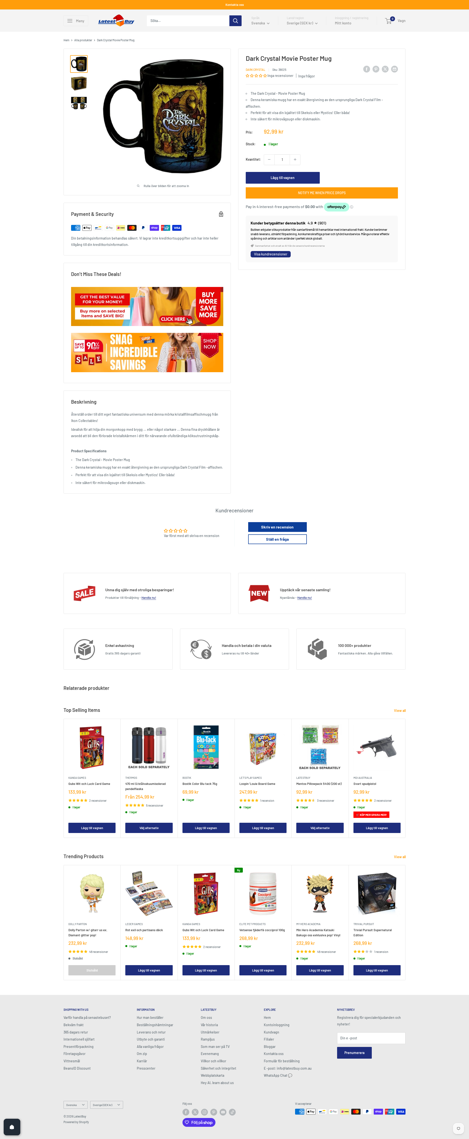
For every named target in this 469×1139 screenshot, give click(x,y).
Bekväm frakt (74, 1025)
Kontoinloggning (276, 1025)
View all (400, 710)
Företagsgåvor (74, 1054)
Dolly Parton (77, 924)
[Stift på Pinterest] (376, 68)
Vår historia (209, 1025)
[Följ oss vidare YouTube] (223, 1112)
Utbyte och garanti (151, 1039)
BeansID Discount (77, 1068)
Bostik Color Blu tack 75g (199, 784)
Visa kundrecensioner (270, 254)
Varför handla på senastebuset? (87, 1017)
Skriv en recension (277, 527)
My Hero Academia (308, 924)
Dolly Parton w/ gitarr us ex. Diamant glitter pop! (87, 932)
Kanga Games (77, 778)
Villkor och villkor (213, 1061)
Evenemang (210, 1054)
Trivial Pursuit (363, 924)
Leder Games (134, 924)
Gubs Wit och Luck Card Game (89, 784)
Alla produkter (83, 40)
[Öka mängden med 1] (295, 159)
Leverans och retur (151, 1032)
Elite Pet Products (252, 924)
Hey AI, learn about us (217, 1083)
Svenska (71, 1105)
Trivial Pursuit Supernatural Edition (372, 932)
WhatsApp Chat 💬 (278, 1075)
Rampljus (208, 1039)
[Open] (12, 1127)
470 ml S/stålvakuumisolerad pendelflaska (145, 786)
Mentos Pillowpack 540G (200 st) (318, 784)
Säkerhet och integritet (218, 1068)
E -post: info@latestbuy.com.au (288, 1068)
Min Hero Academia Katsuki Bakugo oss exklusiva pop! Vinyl (318, 932)
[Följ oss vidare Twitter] (195, 1112)
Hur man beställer (150, 1017)
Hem (66, 40)
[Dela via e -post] (394, 68)
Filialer (269, 1039)
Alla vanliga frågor (150, 1046)
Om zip (142, 1054)
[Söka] (235, 20)
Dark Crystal (255, 69)
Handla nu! (148, 598)
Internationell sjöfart (79, 1039)
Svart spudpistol (364, 784)
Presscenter (146, 1068)
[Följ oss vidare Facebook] (185, 1112)
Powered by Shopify (76, 1122)
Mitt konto (343, 23)
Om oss (206, 1017)
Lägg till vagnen (283, 177)
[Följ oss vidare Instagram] (204, 1112)
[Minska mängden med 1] (269, 159)
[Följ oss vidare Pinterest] (213, 1112)
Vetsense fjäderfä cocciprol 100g (262, 930)
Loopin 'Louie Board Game (257, 784)
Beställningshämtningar (155, 1025)
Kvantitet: (253, 159)
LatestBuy (303, 778)
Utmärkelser (210, 1032)
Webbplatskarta (212, 1075)
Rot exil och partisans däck (144, 930)
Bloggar (270, 1046)
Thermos (131, 778)
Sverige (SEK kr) (102, 1105)
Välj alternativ (149, 828)
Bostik (186, 778)
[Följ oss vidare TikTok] (232, 1112)
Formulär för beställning (282, 1061)
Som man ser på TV (215, 1046)
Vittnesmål (72, 1061)
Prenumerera (354, 1053)
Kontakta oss (234, 5)
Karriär (142, 1061)
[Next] (405, 778)
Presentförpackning (79, 1046)
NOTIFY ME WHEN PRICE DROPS (322, 192)
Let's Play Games (250, 778)
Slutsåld (92, 970)
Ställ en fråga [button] (277, 539)
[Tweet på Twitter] (385, 68)
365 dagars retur (76, 1032)
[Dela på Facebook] (366, 68)
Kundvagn (271, 1032)
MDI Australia (362, 778)
